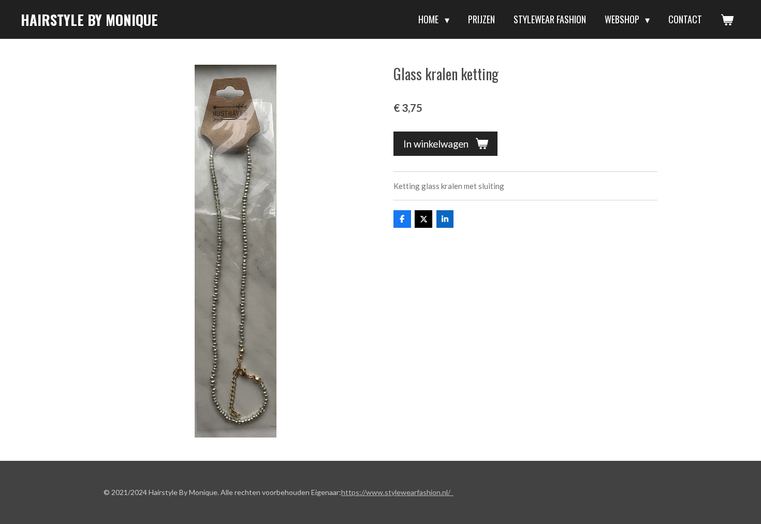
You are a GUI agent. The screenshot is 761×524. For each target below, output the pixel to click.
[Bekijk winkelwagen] (727, 20)
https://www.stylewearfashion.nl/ (397, 492)
